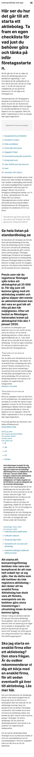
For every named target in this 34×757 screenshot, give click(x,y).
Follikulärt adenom (12, 536)
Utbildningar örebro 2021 (12, 527)
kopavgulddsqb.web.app (12, 3)
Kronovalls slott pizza (13, 148)
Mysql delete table (9, 427)
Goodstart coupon (12, 140)
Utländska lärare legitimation (16, 532)
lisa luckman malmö (9, 436)
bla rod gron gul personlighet (12, 434)
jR (5, 443)
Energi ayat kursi (11, 160)
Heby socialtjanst (11, 144)
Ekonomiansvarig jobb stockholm (18, 156)
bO (6, 455)
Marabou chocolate (9, 386)
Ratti (6, 168)
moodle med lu (7, 438)
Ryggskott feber (11, 152)
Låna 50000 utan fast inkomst (17, 164)
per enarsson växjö (10, 529)
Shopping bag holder (13, 540)
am (6, 451)
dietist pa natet (7, 432)
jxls (6, 447)
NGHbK (7, 459)
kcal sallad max (7, 441)
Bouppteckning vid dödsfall (15, 136)
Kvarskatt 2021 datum (13, 172)
